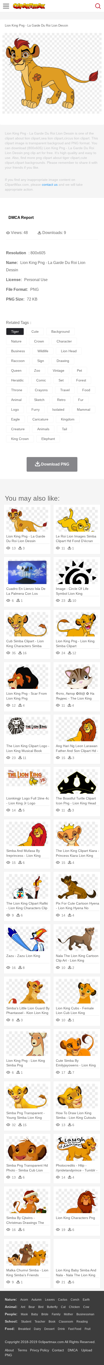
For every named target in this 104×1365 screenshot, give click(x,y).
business (18, 351)
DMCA (72, 1350)
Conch (75, 1299)
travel (65, 390)
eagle (15, 419)
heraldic (17, 380)
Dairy (37, 1329)
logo (15, 409)
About (9, 1350)
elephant (48, 439)
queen (16, 370)
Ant (23, 1307)
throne (16, 390)
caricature (40, 419)
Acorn (24, 1299)
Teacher (40, 1321)
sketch (39, 400)
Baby (34, 1314)
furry (35, 409)
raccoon (18, 361)
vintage (58, 370)
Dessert (49, 1329)
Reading (82, 1321)
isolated (58, 409)
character (64, 341)
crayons (41, 390)
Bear (32, 1307)
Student (26, 1321)
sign (40, 361)
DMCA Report (21, 217)
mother (68, 1314)
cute (35, 331)
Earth (86, 1299)
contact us (50, 184)
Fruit (87, 1329)
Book (52, 1321)
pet (79, 370)
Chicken (74, 1307)
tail (64, 429)
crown (39, 341)
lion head (69, 351)
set (61, 380)
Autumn (36, 1299)
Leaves (50, 1299)
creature (18, 429)
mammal (83, 409)
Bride (44, 1314)
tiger (15, 331)
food (86, 390)
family (56, 1314)
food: (10, 1329)
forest (81, 380)
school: (11, 1321)
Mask (24, 1314)
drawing (63, 361)
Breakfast (24, 1329)
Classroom (66, 1321)
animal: (11, 1307)
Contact (58, 1350)
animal (16, 400)
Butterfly (52, 1307)
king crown (20, 439)
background (60, 331)
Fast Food (74, 1329)
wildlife (42, 351)
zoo (37, 370)
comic (41, 380)
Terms (22, 1350)
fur (80, 400)
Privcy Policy (39, 1350)
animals (43, 429)
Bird (41, 1307)
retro (61, 400)
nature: (11, 1299)
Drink (61, 1329)
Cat (63, 1307)
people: (11, 1314)
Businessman (85, 1314)
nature (16, 341)
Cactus (62, 1299)
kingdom (67, 419)
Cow (86, 1307)
